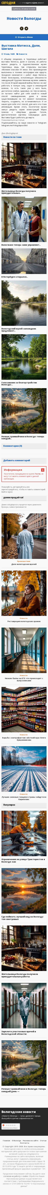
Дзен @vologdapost (9, 133)
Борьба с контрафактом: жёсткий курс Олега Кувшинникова (24, 739)
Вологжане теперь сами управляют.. (21, 245)
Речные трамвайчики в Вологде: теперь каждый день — (23, 1090)
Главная (6, 1140)
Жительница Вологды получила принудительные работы (19, 975)
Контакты (24, 1143)
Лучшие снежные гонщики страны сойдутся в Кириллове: (24, 798)
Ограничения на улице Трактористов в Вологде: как (23, 860)
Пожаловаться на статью (12, 120)
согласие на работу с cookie (15, 1176)
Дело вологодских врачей (24, 564)
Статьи (43, 1140)
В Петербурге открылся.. (14, 277)
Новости (23, 54)
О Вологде (16, 1140)
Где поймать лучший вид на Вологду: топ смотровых (22, 918)
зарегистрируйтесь (9, 489)
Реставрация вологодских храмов (24, 621)
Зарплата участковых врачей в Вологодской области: (18, 1032)
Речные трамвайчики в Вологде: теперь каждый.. (22, 437)
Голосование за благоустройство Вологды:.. (19, 383)
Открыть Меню (25, 37)
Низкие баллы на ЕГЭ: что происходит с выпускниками (24, 679)
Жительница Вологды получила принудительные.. (18, 192)
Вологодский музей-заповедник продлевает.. (18, 329)
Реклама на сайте (30, 1140)
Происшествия (23, 561)
